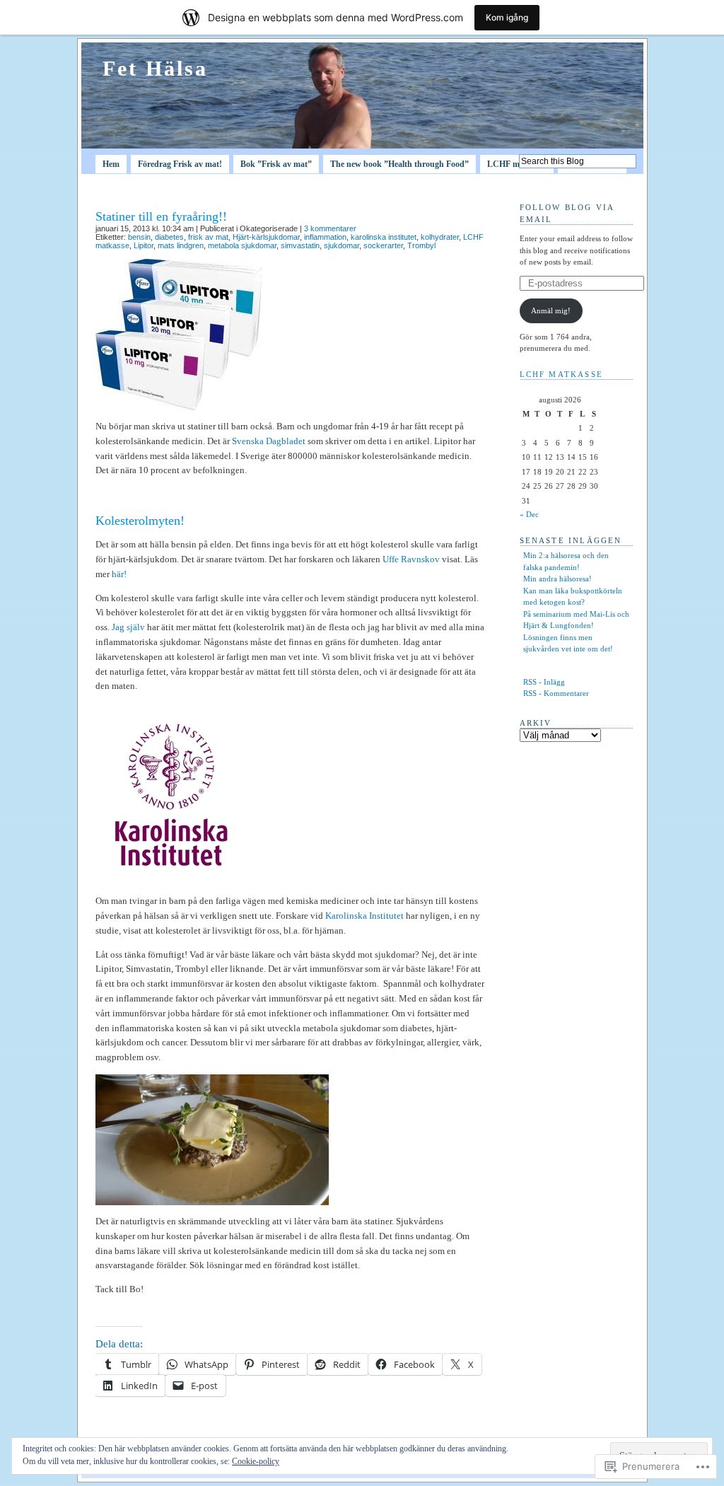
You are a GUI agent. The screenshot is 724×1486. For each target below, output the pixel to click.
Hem (111, 164)
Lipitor (143, 245)
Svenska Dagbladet (268, 441)
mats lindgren (181, 245)
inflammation (325, 237)
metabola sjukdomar (242, 245)
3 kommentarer (330, 228)
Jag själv (128, 627)
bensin (139, 237)
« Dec (529, 514)
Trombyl (421, 245)
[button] (178, 334)
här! (119, 574)
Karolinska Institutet (364, 915)
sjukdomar (341, 245)
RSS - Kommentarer (556, 693)
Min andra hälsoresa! (557, 578)
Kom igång (507, 17)
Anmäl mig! (551, 310)
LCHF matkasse (517, 164)
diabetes (169, 237)
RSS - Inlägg (544, 682)
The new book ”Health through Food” (399, 164)
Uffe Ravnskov (411, 559)
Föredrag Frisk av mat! (180, 164)
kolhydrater (440, 237)
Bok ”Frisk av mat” (276, 164)
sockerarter (383, 245)
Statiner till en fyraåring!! (161, 216)
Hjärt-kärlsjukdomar (266, 237)
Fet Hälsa (155, 68)
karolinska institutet (383, 237)
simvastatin (300, 245)
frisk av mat (208, 237)
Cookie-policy (255, 1461)
